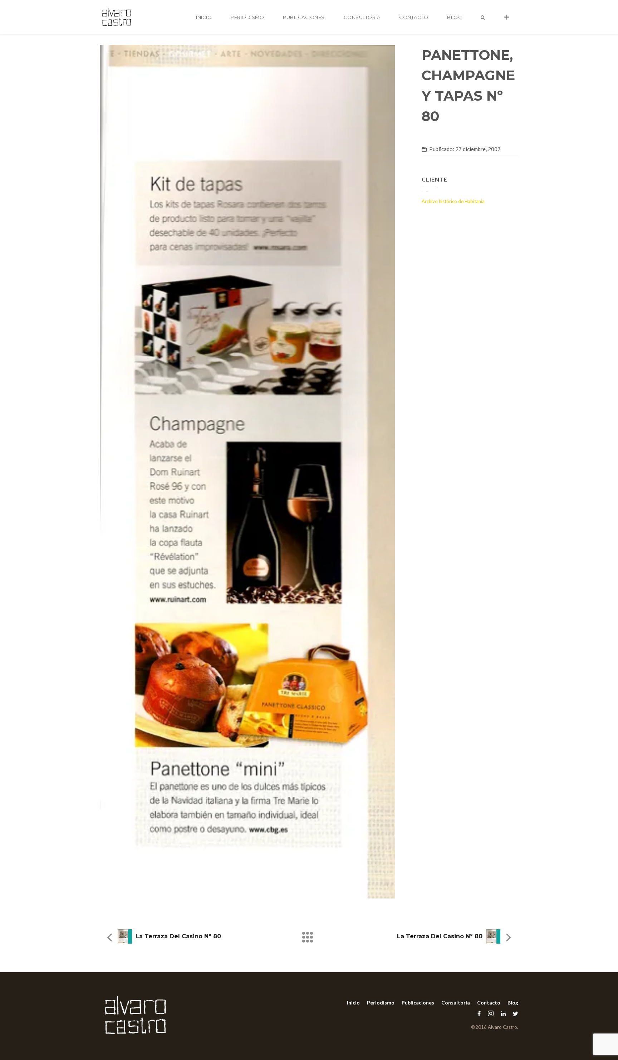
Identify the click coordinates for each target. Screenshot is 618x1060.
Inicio (204, 17)
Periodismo (247, 17)
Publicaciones (304, 17)
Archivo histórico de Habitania (453, 201)
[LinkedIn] (503, 1013)
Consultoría (362, 17)
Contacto (413, 17)
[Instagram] (490, 1013)
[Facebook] (479, 1013)
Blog (454, 17)
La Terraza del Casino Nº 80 (178, 936)
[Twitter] (513, 1013)
